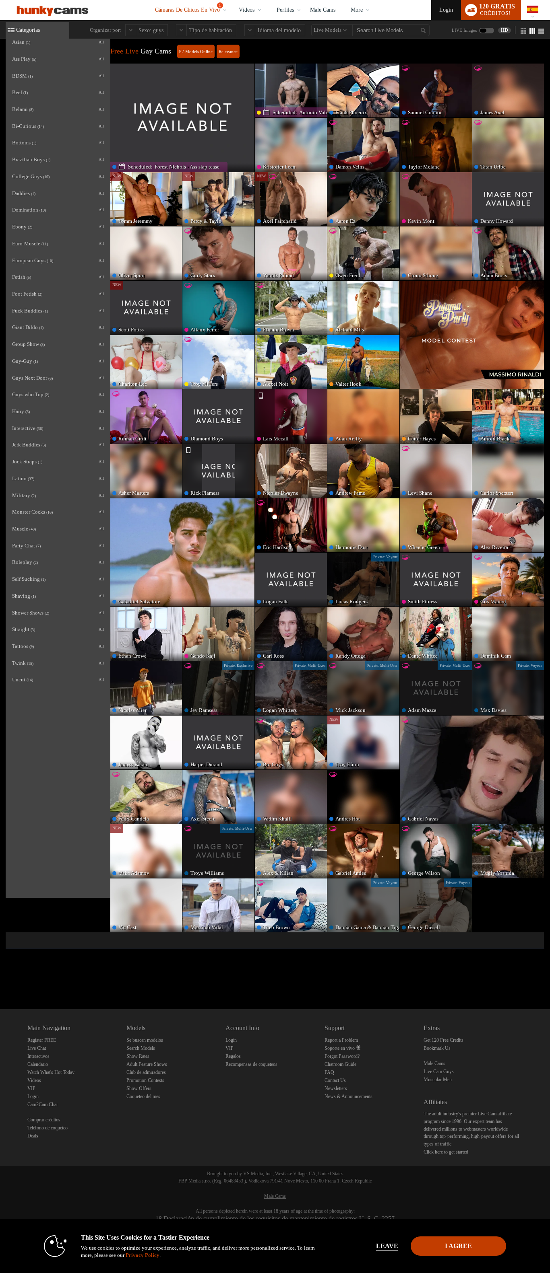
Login (446, 10)
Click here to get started (446, 1152)
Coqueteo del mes (143, 1096)
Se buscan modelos (144, 1040)
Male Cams (322, 10)
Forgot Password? (342, 1056)
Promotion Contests (145, 1080)
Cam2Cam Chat (42, 1104)
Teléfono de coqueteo (47, 1128)
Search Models (140, 1048)
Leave (387, 1245)
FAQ (329, 1072)
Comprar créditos (43, 1120)
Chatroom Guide (340, 1064)
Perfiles (285, 10)
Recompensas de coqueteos (251, 1064)
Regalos (233, 1056)
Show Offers (138, 1088)
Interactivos (38, 1056)
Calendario (37, 1064)
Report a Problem (341, 1040)
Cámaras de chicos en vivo (188, 8)
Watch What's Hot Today (50, 1072)
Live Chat (36, 1048)
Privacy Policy (142, 1255)
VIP (31, 1088)
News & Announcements (348, 1096)
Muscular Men (438, 1079)
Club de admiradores (146, 1072)
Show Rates (137, 1056)
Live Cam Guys (439, 1071)
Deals (32, 1136)
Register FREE (41, 1040)
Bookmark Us (437, 1048)
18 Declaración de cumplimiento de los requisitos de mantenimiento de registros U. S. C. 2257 (275, 1218)
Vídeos (246, 10)
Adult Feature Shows (146, 1064)
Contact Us (335, 1080)
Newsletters (336, 1088)
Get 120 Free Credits (443, 1040)
